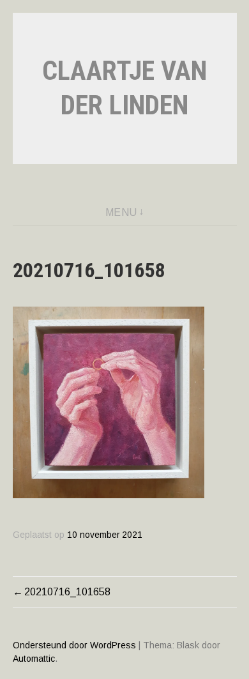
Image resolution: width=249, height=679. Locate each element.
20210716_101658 (67, 591)
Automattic (34, 658)
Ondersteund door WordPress (74, 645)
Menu (121, 212)
